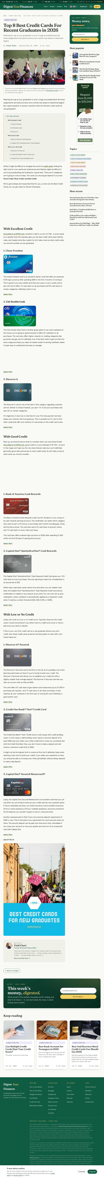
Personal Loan (52, 1105)
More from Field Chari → (22, 958)
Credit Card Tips (15, 16)
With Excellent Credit (14, 120)
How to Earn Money (78, 162)
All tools (50, 1087)
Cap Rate (51, 1113)
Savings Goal (52, 1094)
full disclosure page (52, 90)
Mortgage (51, 1091)
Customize (82, 1171)
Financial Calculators (79, 185)
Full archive (70, 1094)
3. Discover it (14, 132)
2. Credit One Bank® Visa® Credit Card (22, 154)
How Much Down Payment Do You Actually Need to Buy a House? (82, 205)
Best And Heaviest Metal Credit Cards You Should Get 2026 (85, 1049)
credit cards (48, 166)
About (68, 1087)
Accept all (92, 1171)
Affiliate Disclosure (34, 1157)
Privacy (87, 1098)
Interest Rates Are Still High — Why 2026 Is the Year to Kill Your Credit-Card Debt (84, 224)
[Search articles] (91, 6)
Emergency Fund (53, 1098)
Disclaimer (88, 1091)
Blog (65, 6)
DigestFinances (18, 6)
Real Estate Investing (79, 174)
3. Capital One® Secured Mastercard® (22, 158)
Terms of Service (90, 1087)
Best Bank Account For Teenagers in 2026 (51, 1048)
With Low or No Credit (15, 147)
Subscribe (70, 1102)
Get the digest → (78, 997)
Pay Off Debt (33, 1098)
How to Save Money (78, 155)
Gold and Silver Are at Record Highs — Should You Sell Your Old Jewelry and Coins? (83, 217)
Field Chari (11, 46)
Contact (69, 1091)
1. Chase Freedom (15, 124)
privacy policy (18, 1175)
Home (4, 16)
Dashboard (83, 6)
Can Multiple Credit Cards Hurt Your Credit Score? (18, 1049)
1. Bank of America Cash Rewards (20, 139)
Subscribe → (85, 39)
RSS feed (69, 1098)
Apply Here (7, 294)
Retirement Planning (79, 177)
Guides (52, 6)
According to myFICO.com (13, 234)
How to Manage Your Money (81, 159)
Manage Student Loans (80, 181)
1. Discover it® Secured (17, 151)
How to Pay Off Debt (79, 166)
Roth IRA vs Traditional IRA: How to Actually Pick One (83, 210)
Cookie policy (89, 1102)
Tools (46, 6)
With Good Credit (13, 135)
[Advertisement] (34, 206)
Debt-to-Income (53, 1102)
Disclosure (88, 1094)
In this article (13, 116)
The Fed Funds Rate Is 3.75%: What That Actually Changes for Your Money (84, 198)
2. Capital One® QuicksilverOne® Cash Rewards (25, 143)
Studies (60, 6)
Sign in (97, 6)
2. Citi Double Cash (16, 128)
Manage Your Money (36, 1094)
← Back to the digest (11, 971)
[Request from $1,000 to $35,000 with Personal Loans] (85, 113)
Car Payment (52, 1109)
